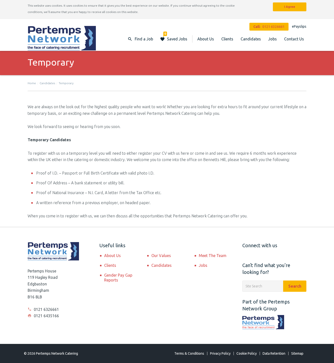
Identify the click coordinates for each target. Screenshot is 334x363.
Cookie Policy (246, 353)
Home (32, 83)
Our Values (161, 255)
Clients (227, 39)
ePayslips (299, 26)
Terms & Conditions (189, 353)
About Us (205, 39)
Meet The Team (212, 255)
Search (294, 286)
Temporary (66, 83)
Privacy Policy (220, 353)
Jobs (272, 39)
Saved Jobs (175, 36)
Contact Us (294, 39)
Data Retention (274, 353)
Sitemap (297, 353)
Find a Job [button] (144, 39)
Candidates (251, 39)
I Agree (289, 6)
